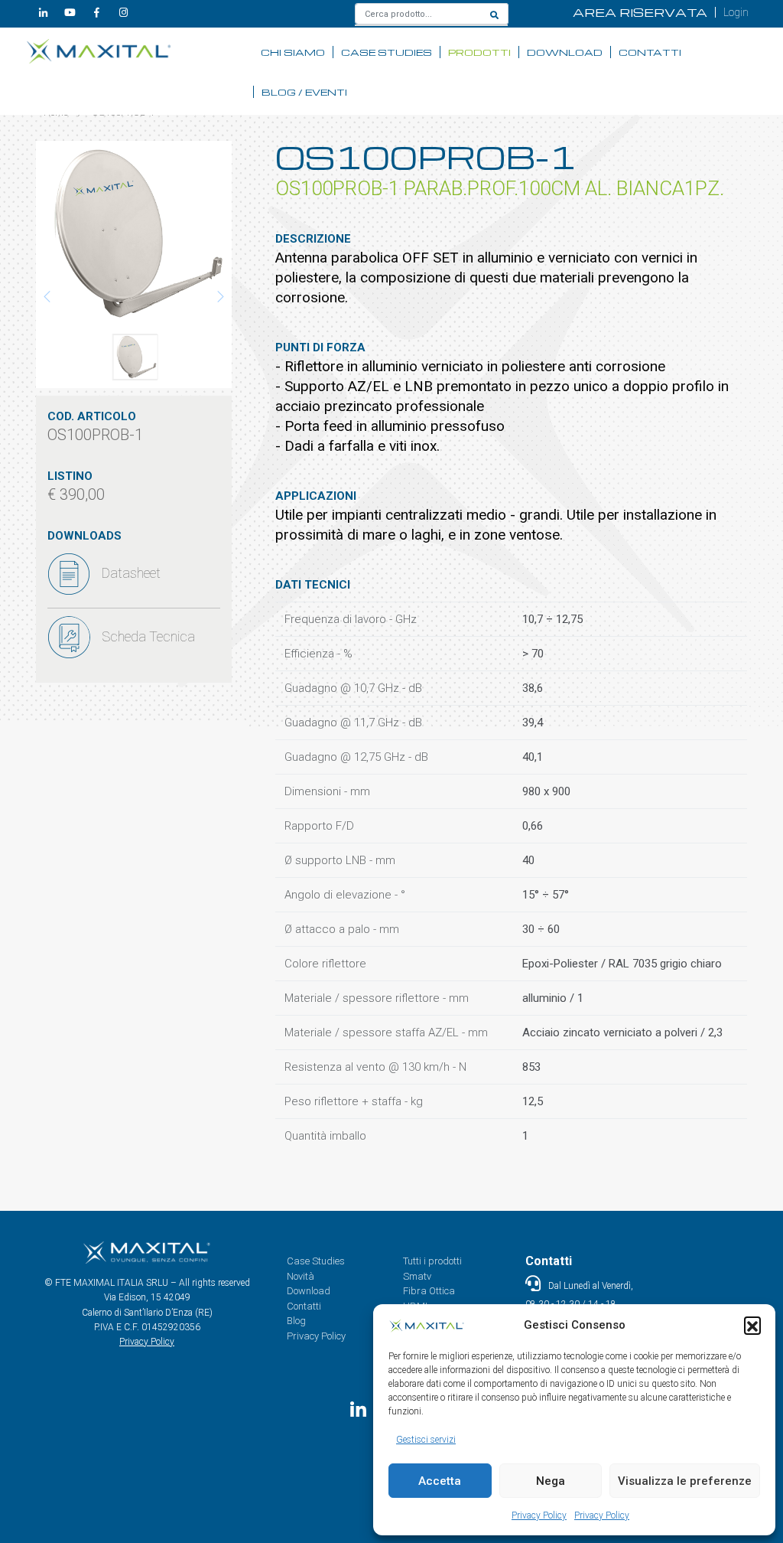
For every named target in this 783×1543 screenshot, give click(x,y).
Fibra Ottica (429, 1291)
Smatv (417, 1276)
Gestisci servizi (426, 1439)
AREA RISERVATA (640, 12)
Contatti (650, 52)
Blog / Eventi (304, 92)
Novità (300, 1276)
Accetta (439, 1481)
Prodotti (479, 52)
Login (736, 12)
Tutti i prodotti (432, 1261)
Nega (550, 1481)
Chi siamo (293, 52)
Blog (296, 1320)
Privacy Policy (539, 1515)
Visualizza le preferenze (685, 1481)
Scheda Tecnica (148, 636)
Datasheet (131, 573)
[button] (752, 1325)
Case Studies (386, 52)
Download (565, 52)
